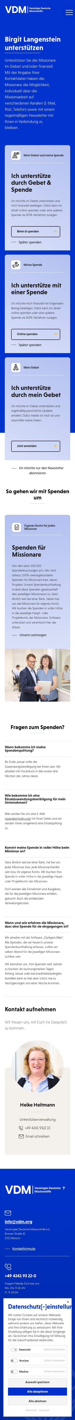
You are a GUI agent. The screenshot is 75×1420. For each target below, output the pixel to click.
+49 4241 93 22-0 (20, 1275)
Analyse (24, 1360)
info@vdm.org (18, 1221)
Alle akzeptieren (37, 1391)
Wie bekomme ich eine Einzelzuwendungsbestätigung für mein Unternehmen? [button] (35, 798)
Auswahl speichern (37, 1382)
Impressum (44, 1410)
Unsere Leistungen (33, 635)
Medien (24, 1371)
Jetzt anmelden (27, 446)
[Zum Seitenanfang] (63, 1187)
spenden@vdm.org (18, 818)
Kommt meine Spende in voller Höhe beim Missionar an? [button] (37, 849)
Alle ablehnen (37, 1401)
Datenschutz (31, 1410)
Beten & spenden (28, 231)
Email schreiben (38, 1136)
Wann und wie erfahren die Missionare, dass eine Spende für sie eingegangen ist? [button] (37, 924)
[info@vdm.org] (8, 1213)
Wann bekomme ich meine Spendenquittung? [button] (25, 749)
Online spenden (27, 334)
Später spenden (30, 242)
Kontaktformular (24, 1249)
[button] (68, 12)
